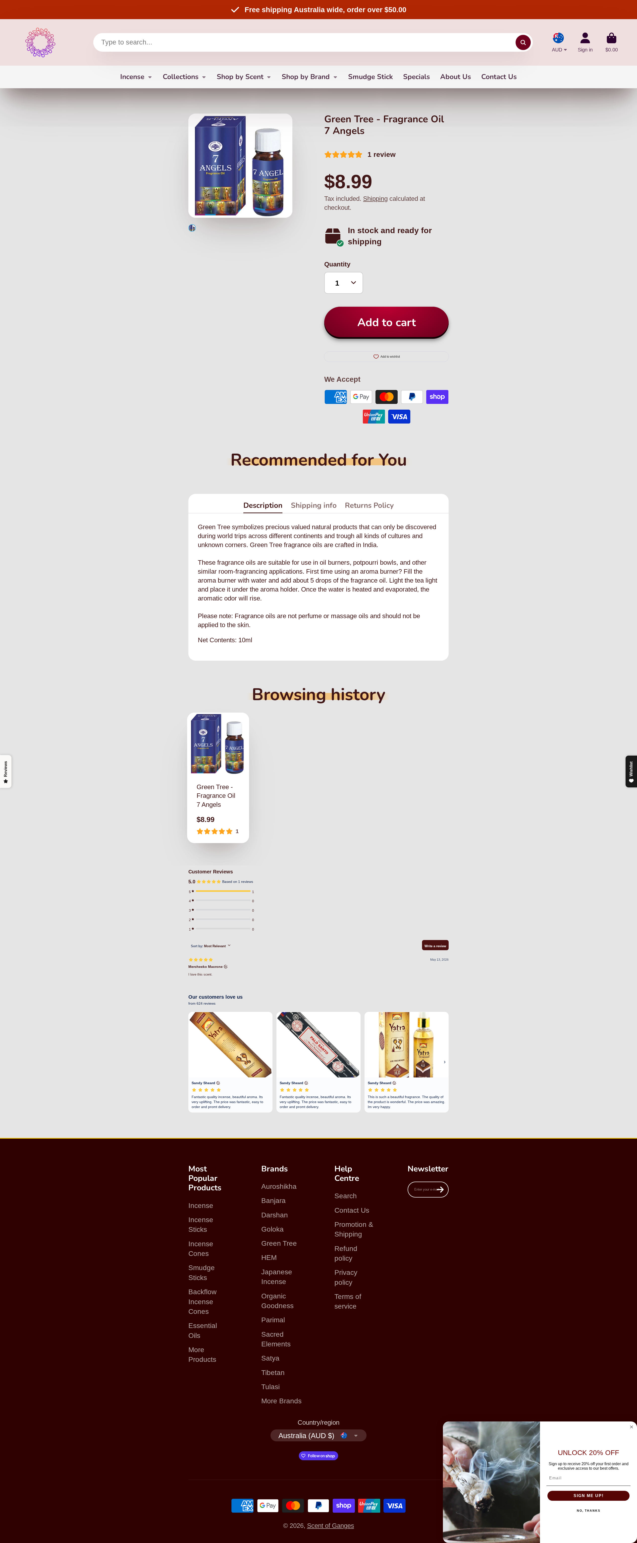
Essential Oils (202, 1330)
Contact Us (499, 77)
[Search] (523, 42)
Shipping (375, 198)
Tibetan (273, 1372)
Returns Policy (369, 505)
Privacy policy (345, 1277)
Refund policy (345, 1253)
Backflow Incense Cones (202, 1301)
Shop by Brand (306, 77)
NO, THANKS (588, 1510)
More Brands (281, 1401)
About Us (455, 77)
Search (345, 1196)
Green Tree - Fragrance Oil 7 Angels (218, 778)
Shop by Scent (240, 77)
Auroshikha (279, 1186)
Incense (132, 77)
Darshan (274, 1215)
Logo (40, 42)
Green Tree (279, 1243)
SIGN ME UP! (589, 1496)
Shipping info (314, 505)
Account (585, 42)
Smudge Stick (370, 77)
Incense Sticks (200, 1224)
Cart (611, 42)
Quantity (337, 264)
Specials (416, 77)
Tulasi (270, 1387)
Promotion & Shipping (353, 1229)
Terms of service (347, 1301)
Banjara (273, 1200)
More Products (202, 1354)
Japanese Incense (276, 1277)
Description (262, 505)
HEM (269, 1257)
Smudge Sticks (201, 1272)
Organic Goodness (277, 1301)
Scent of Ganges (330, 1525)
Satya (270, 1358)
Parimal (273, 1320)
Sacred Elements (276, 1339)
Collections (181, 77)
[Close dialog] (632, 1427)
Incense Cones (200, 1248)
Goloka (272, 1229)
